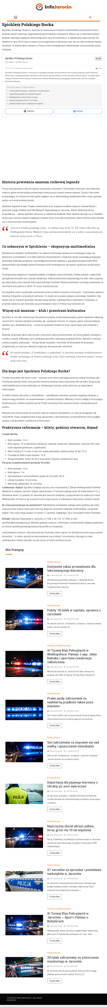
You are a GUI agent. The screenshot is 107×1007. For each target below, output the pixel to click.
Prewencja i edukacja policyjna (59, 646)
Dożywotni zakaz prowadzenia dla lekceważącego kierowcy (71, 568)
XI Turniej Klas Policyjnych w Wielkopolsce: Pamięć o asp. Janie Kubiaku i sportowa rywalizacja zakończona (72, 656)
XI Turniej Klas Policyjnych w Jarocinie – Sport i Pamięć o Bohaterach (67, 917)
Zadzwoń (30, 111)
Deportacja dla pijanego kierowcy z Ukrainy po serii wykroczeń (72, 784)
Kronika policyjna (53, 562)
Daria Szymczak (56, 575)
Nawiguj (79, 111)
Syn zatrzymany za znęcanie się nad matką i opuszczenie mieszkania (73, 744)
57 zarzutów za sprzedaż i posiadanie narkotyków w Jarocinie (74, 872)
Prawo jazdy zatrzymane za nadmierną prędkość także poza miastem (70, 702)
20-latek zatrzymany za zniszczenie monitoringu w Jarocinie (73, 959)
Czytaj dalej (54, 593)
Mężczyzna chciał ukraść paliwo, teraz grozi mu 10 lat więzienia (71, 828)
